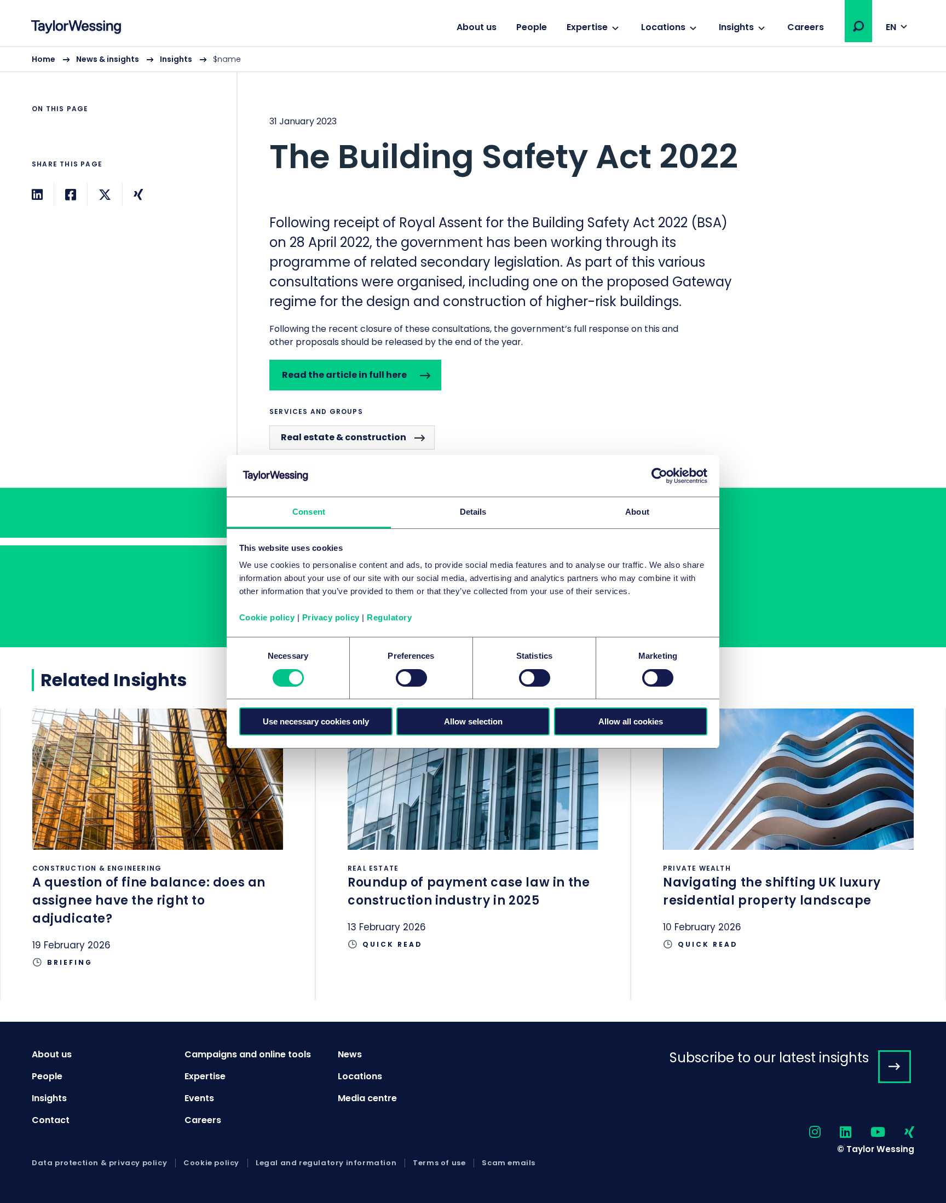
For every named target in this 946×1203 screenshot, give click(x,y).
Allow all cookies (630, 721)
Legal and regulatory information (326, 1163)
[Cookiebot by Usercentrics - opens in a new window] (659, 476)
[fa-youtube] (868, 1132)
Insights (736, 27)
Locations (663, 27)
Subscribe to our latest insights (769, 1058)
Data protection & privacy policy (99, 1163)
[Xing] (138, 194)
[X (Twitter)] (105, 194)
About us (477, 27)
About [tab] (637, 511)
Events (199, 1098)
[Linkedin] (37, 194)
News (350, 1054)
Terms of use (439, 1163)
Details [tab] (473, 511)
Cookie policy (267, 617)
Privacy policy (331, 617)
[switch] (411, 678)
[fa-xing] (899, 1132)
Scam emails (508, 1163)
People (531, 27)
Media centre (367, 1098)
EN (891, 27)
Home (43, 59)
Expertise (587, 27)
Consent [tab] (308, 511)
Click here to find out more (158, 854)
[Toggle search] (858, 26)
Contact (51, 1120)
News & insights (107, 59)
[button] (858, 26)
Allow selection (473, 721)
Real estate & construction (343, 437)
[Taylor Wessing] (76, 28)
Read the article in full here (344, 375)
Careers (805, 27)
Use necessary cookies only (316, 721)
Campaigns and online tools (247, 1054)
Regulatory (389, 617)
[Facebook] (70, 194)
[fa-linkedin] (836, 1132)
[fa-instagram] (805, 1132)
